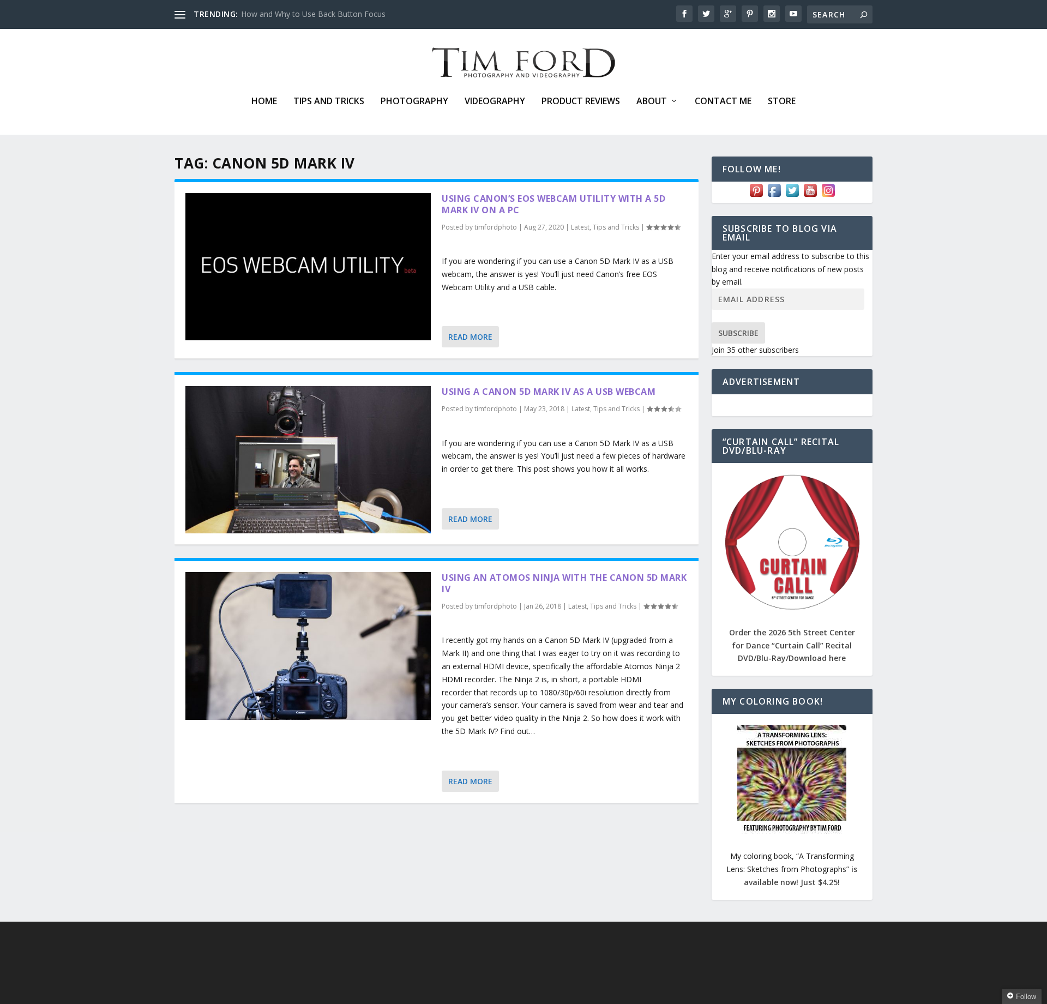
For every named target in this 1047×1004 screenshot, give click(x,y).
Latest (580, 227)
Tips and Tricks (328, 102)
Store (782, 102)
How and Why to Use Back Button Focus (313, 14)
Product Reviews (580, 102)
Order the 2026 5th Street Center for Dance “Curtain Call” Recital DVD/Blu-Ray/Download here (792, 645)
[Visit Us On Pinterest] (756, 196)
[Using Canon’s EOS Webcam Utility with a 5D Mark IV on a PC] (308, 266)
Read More (470, 337)
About (651, 102)
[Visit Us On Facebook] (774, 196)
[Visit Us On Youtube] (810, 196)
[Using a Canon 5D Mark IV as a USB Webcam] (308, 459)
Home (264, 102)
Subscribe (738, 333)
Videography (495, 102)
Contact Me (723, 102)
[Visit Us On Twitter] (792, 196)
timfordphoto (495, 227)
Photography (414, 102)
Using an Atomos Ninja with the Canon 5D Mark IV (564, 583)
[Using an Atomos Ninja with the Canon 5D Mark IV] (308, 645)
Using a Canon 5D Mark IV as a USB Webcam (548, 392)
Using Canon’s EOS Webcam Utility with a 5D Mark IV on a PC (553, 204)
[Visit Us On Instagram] (828, 196)
